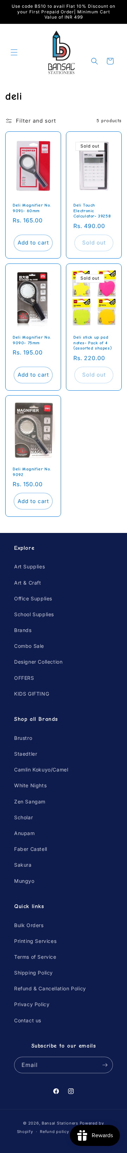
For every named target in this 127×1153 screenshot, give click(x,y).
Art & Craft (27, 583)
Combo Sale (29, 646)
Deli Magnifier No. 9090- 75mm (32, 340)
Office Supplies (33, 598)
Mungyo (24, 881)
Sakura (23, 865)
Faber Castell (30, 849)
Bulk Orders (29, 925)
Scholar (23, 817)
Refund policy (54, 1131)
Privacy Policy (31, 1004)
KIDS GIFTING (31, 694)
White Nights (30, 785)
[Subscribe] (105, 1065)
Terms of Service (35, 957)
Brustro (23, 738)
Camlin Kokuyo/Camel (41, 770)
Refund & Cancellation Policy (50, 988)
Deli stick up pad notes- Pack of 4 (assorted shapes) (92, 343)
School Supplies (34, 614)
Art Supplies (29, 566)
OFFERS (24, 678)
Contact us (27, 1020)
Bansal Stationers (60, 1123)
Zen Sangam (30, 802)
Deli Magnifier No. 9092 (32, 472)
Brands (23, 630)
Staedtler (25, 754)
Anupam (24, 833)
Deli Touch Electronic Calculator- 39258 (92, 211)
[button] (14, 52)
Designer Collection (38, 662)
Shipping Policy (33, 973)
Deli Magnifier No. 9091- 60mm (32, 208)
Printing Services (35, 941)
